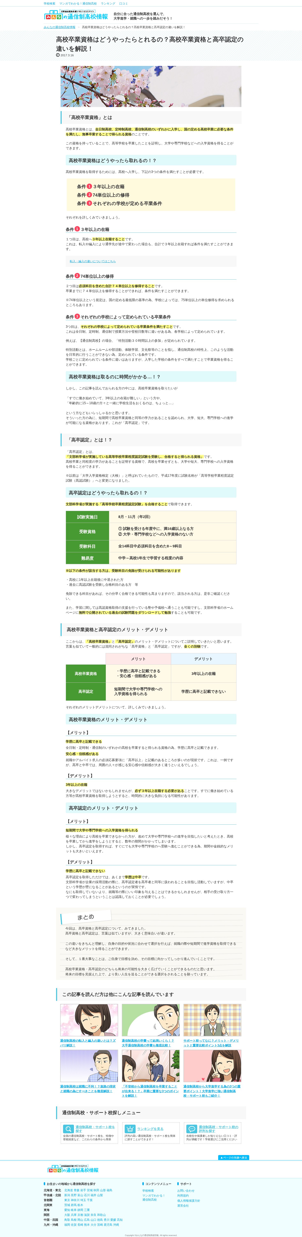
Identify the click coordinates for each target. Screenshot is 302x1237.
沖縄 (116, 1224)
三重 (87, 1210)
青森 (77, 1190)
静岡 (80, 1210)
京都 (80, 1214)
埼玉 (83, 1200)
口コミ (123, 3)
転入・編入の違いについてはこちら (93, 261)
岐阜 (74, 1210)
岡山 (80, 1219)
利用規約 (183, 1195)
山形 (103, 1190)
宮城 (90, 1190)
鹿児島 (108, 1224)
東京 (67, 1200)
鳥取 (67, 1219)
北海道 (68, 1190)
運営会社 (183, 1205)
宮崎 (100, 1224)
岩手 (83, 1190)
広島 (87, 1219)
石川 (87, 1195)
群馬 (74, 1205)
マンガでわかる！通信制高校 (78, 3)
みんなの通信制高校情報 (59, 27)
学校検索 (49, 3)
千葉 (90, 1200)
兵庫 (74, 1214)
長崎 (80, 1224)
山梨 (100, 1195)
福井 (93, 1195)
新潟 (67, 1195)
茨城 (67, 1205)
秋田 (96, 1190)
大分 (93, 1224)
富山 (80, 1195)
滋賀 (87, 1214)
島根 (74, 1219)
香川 (107, 1219)
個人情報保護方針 (188, 1200)
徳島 (100, 1219)
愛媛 (113, 1219)
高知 (120, 1219)
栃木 (80, 1205)
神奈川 (75, 1200)
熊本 (87, 1224)
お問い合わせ (186, 1190)
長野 (74, 1195)
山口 (93, 1219)
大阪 (67, 1214)
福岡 (67, 1224)
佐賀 (74, 1224)
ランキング (108, 3)
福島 (109, 1190)
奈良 (93, 1214)
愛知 (67, 1210)
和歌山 (101, 1214)
